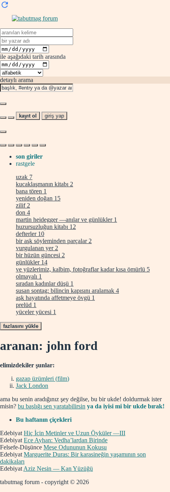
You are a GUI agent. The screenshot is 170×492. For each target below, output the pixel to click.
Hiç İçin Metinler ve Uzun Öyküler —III (74, 433)
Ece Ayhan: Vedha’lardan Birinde (66, 440)
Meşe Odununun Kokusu (75, 447)
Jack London (32, 385)
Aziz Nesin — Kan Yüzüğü (58, 468)
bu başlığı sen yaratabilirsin (51, 406)
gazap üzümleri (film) (42, 378)
